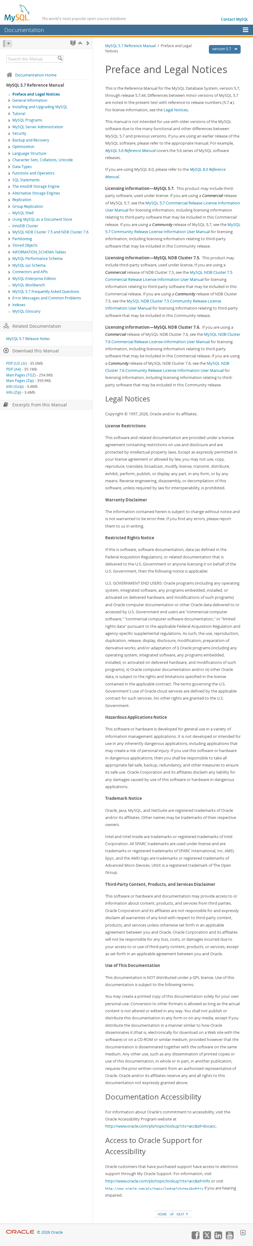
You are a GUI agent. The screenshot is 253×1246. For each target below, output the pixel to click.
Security (19, 133)
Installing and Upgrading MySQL (39, 106)
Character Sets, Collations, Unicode (42, 159)
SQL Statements (26, 180)
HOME (162, 1214)
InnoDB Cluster (25, 225)
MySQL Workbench (28, 285)
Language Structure (29, 153)
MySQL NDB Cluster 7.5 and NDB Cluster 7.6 (50, 232)
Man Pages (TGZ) (21, 375)
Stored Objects (25, 245)
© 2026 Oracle (50, 1232)
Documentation (24, 30)
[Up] (80, 43)
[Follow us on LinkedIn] (218, 1237)
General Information (29, 100)
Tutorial (18, 113)
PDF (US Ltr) (16, 363)
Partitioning (22, 238)
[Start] (73, 43)
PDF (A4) (13, 369)
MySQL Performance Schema (37, 258)
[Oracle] (20, 1232)
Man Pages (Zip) (20, 380)
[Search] (60, 59)
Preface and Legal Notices (36, 94)
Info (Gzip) (15, 386)
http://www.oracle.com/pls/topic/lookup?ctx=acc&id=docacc (160, 1126)
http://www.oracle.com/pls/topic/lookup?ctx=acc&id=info (157, 1181)
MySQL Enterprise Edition (34, 278)
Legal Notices (176, 110)
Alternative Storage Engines (36, 193)
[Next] (88, 43)
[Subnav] (9, 101)
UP (172, 1214)
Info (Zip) (13, 392)
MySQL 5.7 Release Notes (28, 338)
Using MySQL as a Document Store (42, 219)
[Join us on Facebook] (195, 1237)
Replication (21, 199)
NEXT (180, 1214)
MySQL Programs (27, 120)
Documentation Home (35, 75)
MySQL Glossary (26, 311)
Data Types (22, 166)
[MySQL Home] (17, 13)
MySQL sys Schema (29, 265)
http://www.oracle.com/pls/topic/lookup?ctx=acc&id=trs (154, 1188)
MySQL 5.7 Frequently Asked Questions (45, 291)
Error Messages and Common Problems (46, 298)
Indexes (19, 304)
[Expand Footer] (243, 1233)
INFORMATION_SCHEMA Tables (39, 252)
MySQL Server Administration (37, 127)
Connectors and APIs (30, 271)
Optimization (23, 146)
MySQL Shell (23, 213)
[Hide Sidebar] (7, 43)
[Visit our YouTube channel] (229, 1237)
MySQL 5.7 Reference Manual (130, 45)
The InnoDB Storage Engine (36, 186)
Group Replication (27, 206)
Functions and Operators (33, 173)
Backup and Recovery (30, 140)
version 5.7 (222, 49)
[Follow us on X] (207, 1237)
